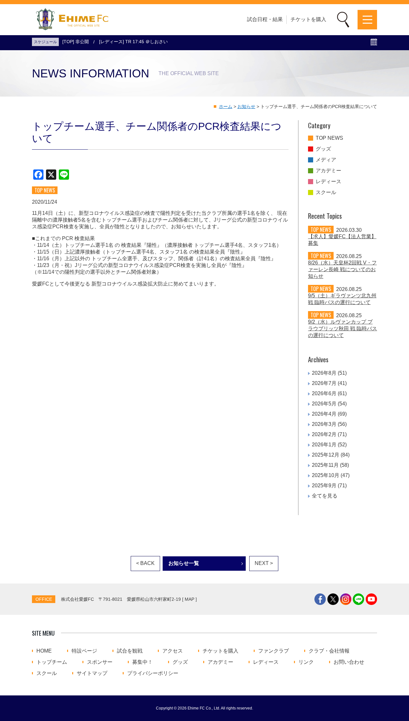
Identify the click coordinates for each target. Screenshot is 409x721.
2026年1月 (324, 444)
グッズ (323, 149)
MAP (189, 599)
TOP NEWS (329, 138)
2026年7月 (324, 383)
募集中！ (142, 662)
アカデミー (328, 170)
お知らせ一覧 (183, 563)
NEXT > (264, 563)
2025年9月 (324, 485)
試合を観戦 (130, 651)
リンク (306, 662)
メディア (326, 159)
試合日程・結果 (265, 19)
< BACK (145, 563)
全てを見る (324, 495)
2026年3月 (324, 424)
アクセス (172, 651)
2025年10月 (325, 475)
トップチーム (51, 662)
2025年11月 (325, 465)
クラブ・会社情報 (329, 651)
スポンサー (99, 662)
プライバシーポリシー (152, 673)
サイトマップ (92, 673)
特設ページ (84, 651)
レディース (328, 181)
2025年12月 (325, 455)
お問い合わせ (349, 662)
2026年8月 (324, 373)
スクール (326, 192)
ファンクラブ (273, 651)
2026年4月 (324, 414)
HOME (44, 651)
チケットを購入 (308, 19)
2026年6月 (324, 393)
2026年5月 (324, 403)
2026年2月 (324, 434)
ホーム (225, 106)
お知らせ (246, 106)
